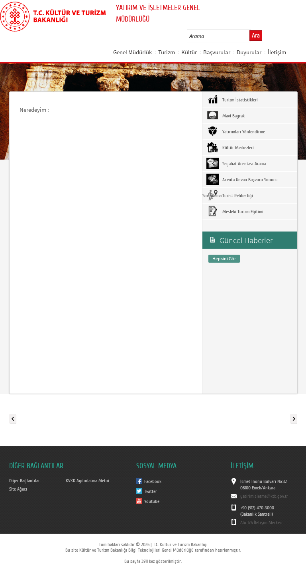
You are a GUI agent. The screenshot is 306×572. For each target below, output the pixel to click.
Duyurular (249, 52)
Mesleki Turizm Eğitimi (242, 211)
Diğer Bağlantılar (24, 480)
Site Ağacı (18, 489)
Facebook (152, 481)
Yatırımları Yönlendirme (243, 132)
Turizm (166, 52)
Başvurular (216, 52)
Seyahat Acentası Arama (243, 163)
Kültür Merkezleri (237, 147)
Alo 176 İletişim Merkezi (261, 522)
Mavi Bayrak (233, 116)
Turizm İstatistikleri (239, 100)
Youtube (151, 501)
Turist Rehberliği (237, 195)
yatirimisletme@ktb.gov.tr (264, 496)
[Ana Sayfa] (53, 15)
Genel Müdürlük (132, 52)
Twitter (150, 491)
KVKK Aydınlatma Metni (87, 480)
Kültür (189, 52)
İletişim (277, 52)
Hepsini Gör (224, 258)
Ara (256, 35)
